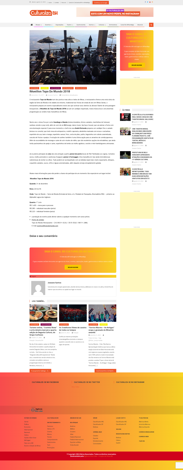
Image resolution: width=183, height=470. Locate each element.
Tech (48, 445)
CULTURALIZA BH (52, 418)
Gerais (26, 421)
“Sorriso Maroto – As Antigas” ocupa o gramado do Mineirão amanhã (101, 330)
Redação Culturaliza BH (36, 340)
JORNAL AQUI (97, 432)
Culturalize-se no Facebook (45, 382)
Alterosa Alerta (143, 421)
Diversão (45, 88)
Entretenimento (53, 422)
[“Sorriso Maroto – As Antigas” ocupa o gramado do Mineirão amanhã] (102, 313)
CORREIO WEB (144, 436)
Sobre (50, 2)
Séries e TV (50, 429)
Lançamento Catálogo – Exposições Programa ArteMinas (41, 371)
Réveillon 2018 (81, 88)
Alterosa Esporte (144, 427)
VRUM (95, 418)
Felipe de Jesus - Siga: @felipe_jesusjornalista (95, 339)
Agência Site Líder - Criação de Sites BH (98, 456)
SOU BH (118, 429)
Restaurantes (68, 88)
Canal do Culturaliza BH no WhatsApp (79, 2)
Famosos (50, 426)
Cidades (95, 435)
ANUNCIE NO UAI (75, 418)
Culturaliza (34, 88)
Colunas (101, 25)
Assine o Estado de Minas (32, 446)
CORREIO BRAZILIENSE (146, 432)
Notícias (95, 427)
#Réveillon (39, 276)
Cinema (49, 431)
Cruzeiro (72, 431)
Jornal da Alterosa (144, 424)
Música (49, 434)
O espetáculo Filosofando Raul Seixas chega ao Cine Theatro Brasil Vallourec (142, 116)
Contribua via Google (100, 3)
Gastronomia (81, 25)
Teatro (69, 25)
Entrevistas (113, 25)
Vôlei (71, 434)
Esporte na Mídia (75, 442)
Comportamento (52, 439)
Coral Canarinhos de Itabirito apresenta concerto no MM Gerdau (106, 371)
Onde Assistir (74, 445)
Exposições (59, 25)
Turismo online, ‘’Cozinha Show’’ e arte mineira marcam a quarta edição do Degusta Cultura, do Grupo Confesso (43, 331)
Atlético (72, 429)
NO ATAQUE (74, 422)
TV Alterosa (143, 418)
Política (26, 424)
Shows (38, 25)
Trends (49, 437)
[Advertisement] (136, 91)
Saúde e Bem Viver (30, 437)
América (72, 426)
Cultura (26, 435)
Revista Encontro (123, 434)
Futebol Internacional (76, 439)
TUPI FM (142, 441)
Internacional (28, 430)
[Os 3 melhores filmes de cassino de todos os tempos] (73, 313)
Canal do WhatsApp (127, 25)
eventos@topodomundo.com (47, 225)
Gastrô (118, 443)
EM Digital (27, 440)
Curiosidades (97, 443)
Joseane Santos (53, 95)
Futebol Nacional (75, 437)
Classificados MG (98, 421)
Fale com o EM (28, 443)
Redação (75, 333)
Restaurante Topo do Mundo (51, 276)
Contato (56, 2)
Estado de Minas (30, 418)
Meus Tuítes (75, 387)
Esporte (95, 438)
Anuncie (64, 2)
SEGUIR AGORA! (73, 267)
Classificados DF (98, 424)
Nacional (27, 432)
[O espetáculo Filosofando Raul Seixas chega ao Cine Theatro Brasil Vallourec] (125, 117)
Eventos (48, 25)
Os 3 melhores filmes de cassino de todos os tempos (72, 328)
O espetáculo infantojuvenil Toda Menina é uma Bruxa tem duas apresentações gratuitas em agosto (142, 174)
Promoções (51, 447)
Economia (27, 427)
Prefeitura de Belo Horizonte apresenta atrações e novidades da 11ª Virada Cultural (142, 156)
